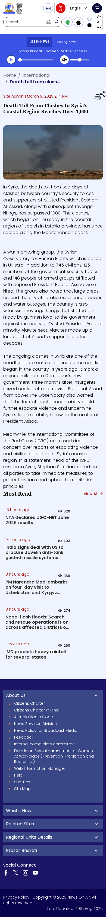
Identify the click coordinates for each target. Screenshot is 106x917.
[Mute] (64, 59)
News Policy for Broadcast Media (45, 730)
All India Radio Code (33, 717)
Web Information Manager (39, 768)
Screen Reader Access (66, 51)
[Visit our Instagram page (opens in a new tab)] (25, 872)
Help (18, 775)
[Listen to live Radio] (61, 8)
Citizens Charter (29, 703)
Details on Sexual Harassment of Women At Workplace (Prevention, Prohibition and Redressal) (54, 756)
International (36, 75)
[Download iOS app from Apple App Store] (78, 22)
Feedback (23, 737)
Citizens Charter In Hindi (37, 710)
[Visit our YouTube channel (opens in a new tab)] (35, 872)
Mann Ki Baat (30, 51)
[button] (49, 22)
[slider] (35, 59)
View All (91, 493)
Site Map (22, 788)
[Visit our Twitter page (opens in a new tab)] (15, 872)
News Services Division (35, 723)
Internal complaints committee (44, 744)
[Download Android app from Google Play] (68, 22)
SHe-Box (22, 782)
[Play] (11, 59)
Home (9, 75)
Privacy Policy (16, 897)
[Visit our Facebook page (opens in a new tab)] (6, 872)
